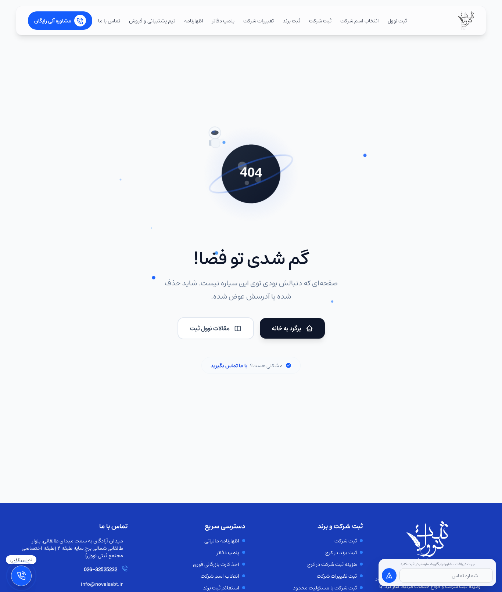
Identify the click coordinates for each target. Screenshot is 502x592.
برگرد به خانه (286, 328)
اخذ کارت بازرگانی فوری (216, 564)
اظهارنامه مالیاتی (221, 540)
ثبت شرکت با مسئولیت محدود (325, 587)
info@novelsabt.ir (102, 584)
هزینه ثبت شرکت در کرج (332, 564)
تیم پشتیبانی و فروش (152, 20)
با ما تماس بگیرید (229, 365)
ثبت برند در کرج (341, 552)
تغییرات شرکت (258, 20)
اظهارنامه (193, 20)
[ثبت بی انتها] (466, 20)
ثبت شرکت (320, 20)
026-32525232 (100, 569)
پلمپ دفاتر (223, 20)
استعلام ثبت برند (221, 587)
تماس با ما (109, 20)
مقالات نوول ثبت (210, 328)
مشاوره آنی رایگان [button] (52, 20)
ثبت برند (291, 20)
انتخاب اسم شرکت (359, 20)
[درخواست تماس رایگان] (389, 575)
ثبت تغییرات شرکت (337, 576)
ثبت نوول (397, 20)
